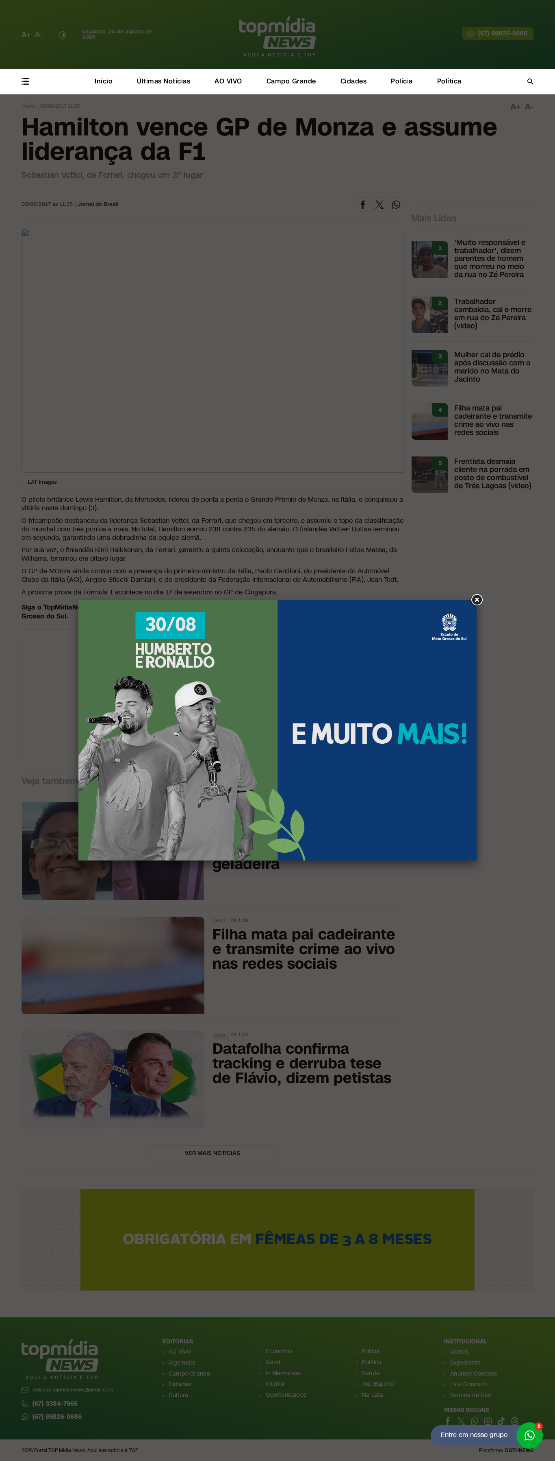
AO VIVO (228, 81)
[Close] (476, 600)
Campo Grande (291, 81)
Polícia (402, 81)
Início (104, 81)
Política (449, 81)
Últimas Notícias (163, 81)
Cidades (353, 81)
